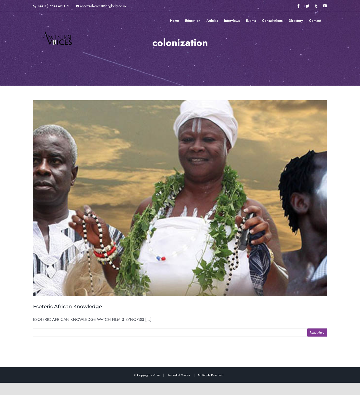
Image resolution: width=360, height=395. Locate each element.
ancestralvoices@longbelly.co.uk (103, 5)
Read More (317, 332)
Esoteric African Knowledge (67, 306)
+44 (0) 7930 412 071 (53, 5)
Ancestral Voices (180, 375)
